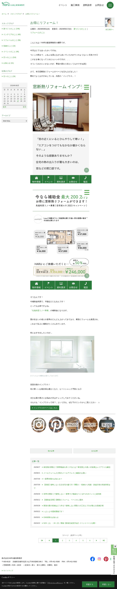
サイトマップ (8, 570)
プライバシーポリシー (55, 583)
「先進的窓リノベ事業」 (40, 310)
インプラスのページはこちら (45, 408)
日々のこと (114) (9, 57)
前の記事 (51, 451)
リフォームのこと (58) (12, 40)
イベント (62, 5)
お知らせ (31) (8, 63)
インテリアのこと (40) (12, 34)
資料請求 (87, 5)
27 (18, 101)
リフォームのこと (37, 33)
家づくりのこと (80, 29)
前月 (4, 107)
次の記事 (94, 451)
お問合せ (99, 5)
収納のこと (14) (9, 46)
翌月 (24, 107)
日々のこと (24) (9, 76)
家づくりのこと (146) (11, 29)
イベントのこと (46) (11, 52)
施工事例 (75, 5)
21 (21, 99)
